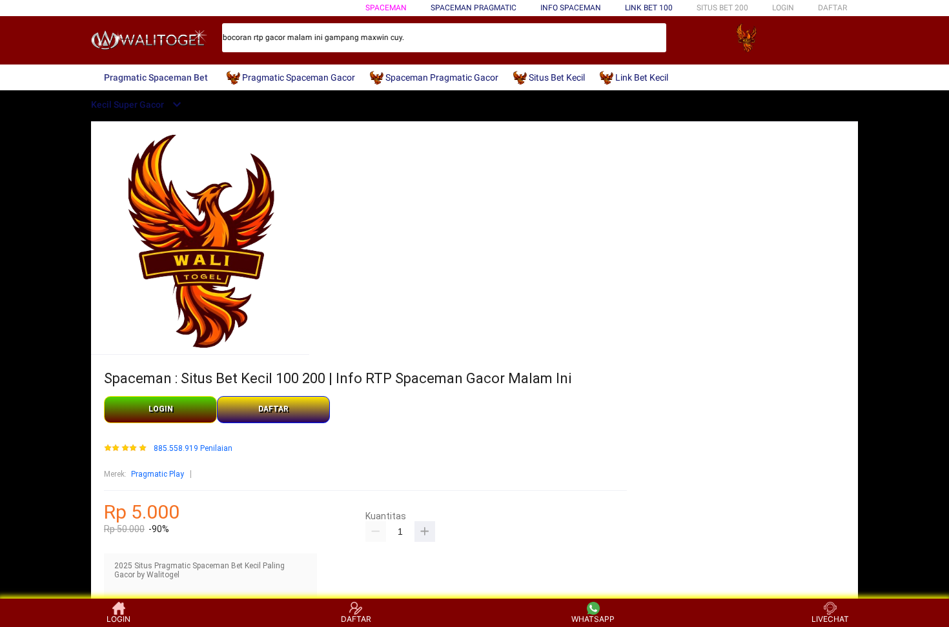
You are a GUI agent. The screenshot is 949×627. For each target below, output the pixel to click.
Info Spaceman (570, 7)
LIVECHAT (830, 619)
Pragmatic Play (157, 474)
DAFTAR (832, 7)
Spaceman (386, 7)
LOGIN (783, 7)
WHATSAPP (593, 619)
